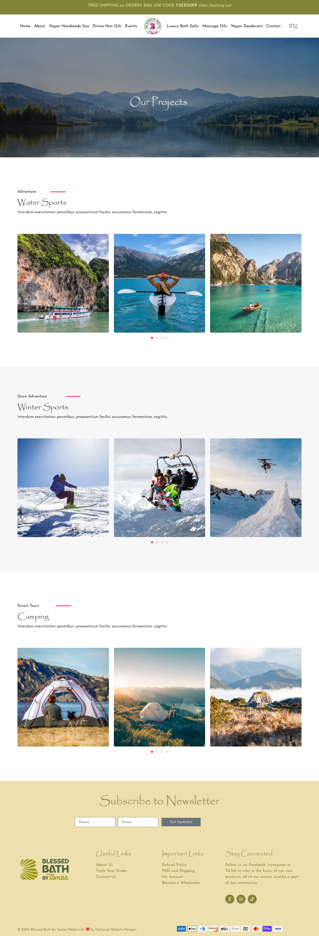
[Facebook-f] (229, 899)
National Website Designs (116, 930)
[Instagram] (241, 899)
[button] (152, 338)
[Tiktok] (252, 899)
